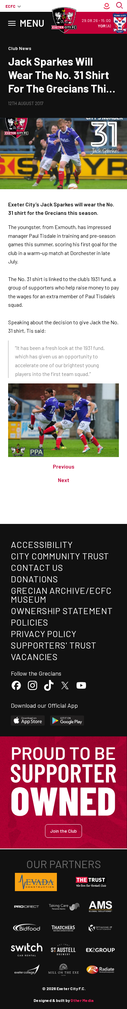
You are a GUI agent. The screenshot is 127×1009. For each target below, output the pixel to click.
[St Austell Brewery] (63, 949)
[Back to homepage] (64, 20)
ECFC (10, 6)
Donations (34, 579)
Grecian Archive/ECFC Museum (61, 594)
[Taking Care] (63, 906)
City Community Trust (60, 556)
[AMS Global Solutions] (100, 906)
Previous (64, 466)
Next (63, 480)
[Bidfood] (26, 928)
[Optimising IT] (100, 928)
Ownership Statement (61, 610)
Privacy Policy (44, 633)
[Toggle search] (120, 6)
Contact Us (37, 567)
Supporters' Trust (54, 645)
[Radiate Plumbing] (100, 969)
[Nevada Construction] (36, 882)
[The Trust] (91, 882)
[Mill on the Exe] (63, 969)
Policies (29, 622)
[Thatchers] (63, 928)
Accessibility (42, 544)
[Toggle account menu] (106, 6)
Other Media (81, 1000)
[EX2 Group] (100, 949)
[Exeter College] (26, 969)
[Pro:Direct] (26, 906)
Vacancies (34, 656)
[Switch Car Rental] (26, 949)
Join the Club (63, 831)
